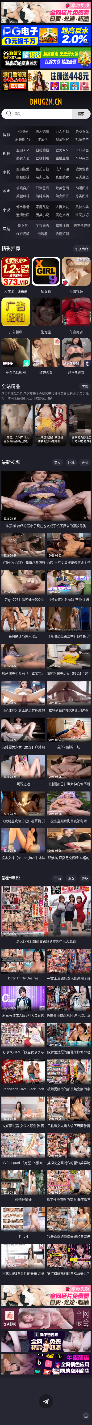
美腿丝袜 (22, 196)
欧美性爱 (82, 169)
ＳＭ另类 (82, 158)
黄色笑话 (62, 215)
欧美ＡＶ (62, 150)
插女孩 (23, 225)
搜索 (81, 113)
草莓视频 (62, 225)
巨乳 (71, 462)
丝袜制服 (42, 158)
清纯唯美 (42, 196)
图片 (6, 191)
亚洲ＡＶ (22, 150)
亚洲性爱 (22, 169)
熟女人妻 (22, 158)
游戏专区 (82, 131)
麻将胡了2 (22, 139)
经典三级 (42, 177)
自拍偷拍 (42, 150)
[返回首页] (86, 1415)
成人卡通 (62, 169)
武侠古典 (82, 206)
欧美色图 (62, 188)
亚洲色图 (42, 188)
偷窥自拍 (22, 188)
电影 (6, 172)
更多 (85, 462)
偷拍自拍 (42, 169)
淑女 (71, 878)
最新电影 (10, 878)
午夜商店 (42, 225)
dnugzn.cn (46, 101)
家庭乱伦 (42, 206)
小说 (6, 210)
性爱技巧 (82, 215)
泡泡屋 (42, 233)
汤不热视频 (82, 225)
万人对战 (62, 131)
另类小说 (42, 215)
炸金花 (42, 139)
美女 (57, 462)
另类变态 (82, 177)
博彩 (6, 134)
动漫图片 (82, 188)
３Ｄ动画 (82, 150)
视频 (6, 153)
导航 (6, 229)
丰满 (57, 878)
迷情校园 (22, 215)
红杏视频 (22, 233)
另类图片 (82, 196)
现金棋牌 (62, 139)
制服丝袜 (22, 177)
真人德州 (42, 131)
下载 (85, 386)
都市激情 (22, 206)
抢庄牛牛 (82, 139)
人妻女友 (62, 206)
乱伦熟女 (62, 177)
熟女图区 (62, 196)
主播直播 (62, 158)
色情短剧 (62, 233)
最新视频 (10, 462)
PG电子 (22, 131)
